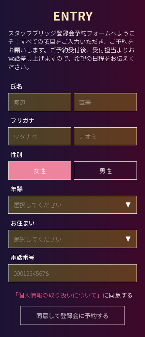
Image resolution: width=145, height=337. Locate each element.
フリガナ (22, 120)
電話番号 (22, 257)
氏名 (16, 86)
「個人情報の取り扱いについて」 (57, 295)
